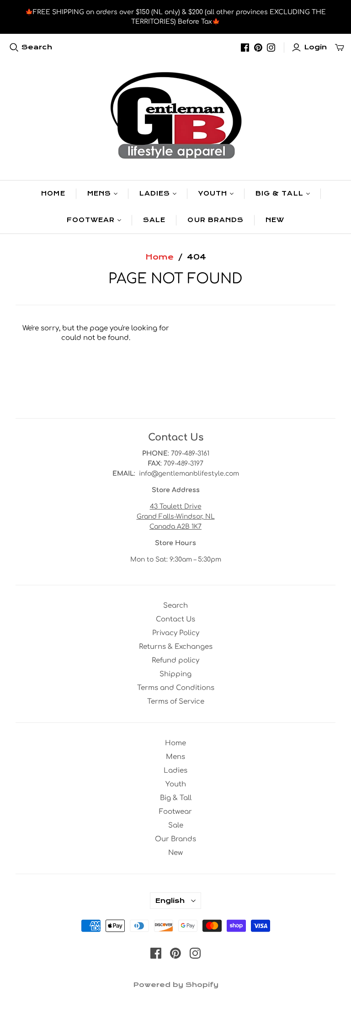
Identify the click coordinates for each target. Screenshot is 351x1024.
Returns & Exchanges (176, 647)
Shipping (175, 674)
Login (315, 47)
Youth (212, 193)
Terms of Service (175, 702)
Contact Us (175, 619)
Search (36, 47)
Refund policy (175, 660)
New (275, 220)
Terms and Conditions (175, 688)
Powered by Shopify (175, 985)
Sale (154, 220)
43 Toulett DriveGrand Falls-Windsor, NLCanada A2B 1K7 (176, 516)
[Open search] (14, 47)
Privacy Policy (175, 633)
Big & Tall (279, 193)
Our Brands (215, 220)
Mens (99, 193)
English (170, 901)
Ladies (154, 193)
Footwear (91, 220)
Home (53, 193)
